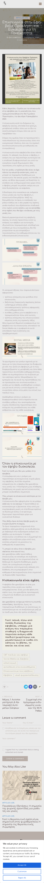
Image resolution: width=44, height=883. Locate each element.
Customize (22, 871)
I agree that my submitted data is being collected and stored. (22, 751)
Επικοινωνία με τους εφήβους (18, 671)
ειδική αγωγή (10, 663)
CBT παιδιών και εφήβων (16, 655)
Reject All (22, 878)
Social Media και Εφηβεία (16, 659)
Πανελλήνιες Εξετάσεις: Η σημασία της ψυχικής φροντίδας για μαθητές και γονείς (22, 808)
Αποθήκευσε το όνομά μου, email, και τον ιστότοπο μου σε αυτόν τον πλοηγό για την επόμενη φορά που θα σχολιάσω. (23, 730)
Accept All (22, 865)
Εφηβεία (8, 675)
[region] (22, 861)
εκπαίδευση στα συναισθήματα (19, 667)
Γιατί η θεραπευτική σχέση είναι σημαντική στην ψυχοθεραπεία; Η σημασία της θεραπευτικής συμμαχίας (21, 823)
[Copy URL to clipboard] (40, 687)
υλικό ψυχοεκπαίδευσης (27, 675)
